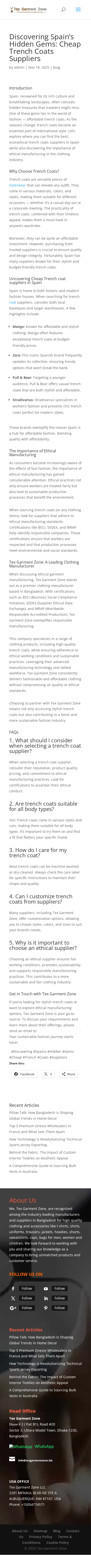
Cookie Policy (57, 1542)
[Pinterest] (46, 1308)
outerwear (17, 185)
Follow (27, 1288)
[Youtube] (46, 1289)
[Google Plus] (13, 1308)
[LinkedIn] (46, 1298)
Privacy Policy (40, 1536)
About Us (20, 1531)
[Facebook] (13, 1289)
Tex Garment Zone (31, 1208)
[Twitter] (13, 1298)
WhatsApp (44, 1446)
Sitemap (40, 1531)
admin (19, 67)
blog (56, 67)
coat (12, 302)
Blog (57, 1531)
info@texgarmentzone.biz (59, 1031)
